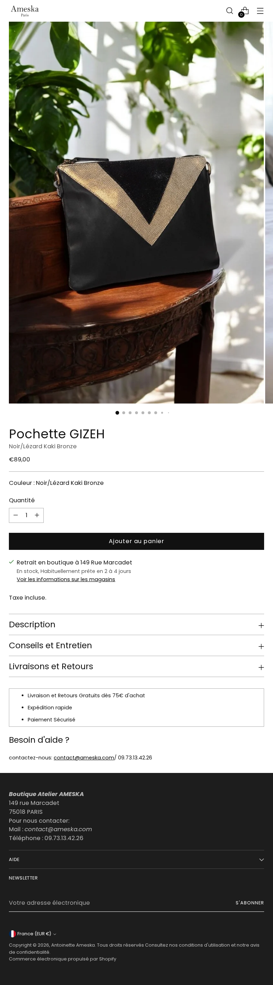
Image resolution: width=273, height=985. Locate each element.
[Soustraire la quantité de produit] (37, 515)
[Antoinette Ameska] (25, 11)
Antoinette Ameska (73, 945)
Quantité (22, 500)
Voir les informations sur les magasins (66, 579)
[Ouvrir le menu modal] (260, 11)
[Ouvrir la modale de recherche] (230, 11)
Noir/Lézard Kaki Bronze (43, 446)
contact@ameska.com (84, 757)
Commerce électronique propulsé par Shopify (62, 959)
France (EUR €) (34, 934)
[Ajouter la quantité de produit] (15, 515)
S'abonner (250, 903)
